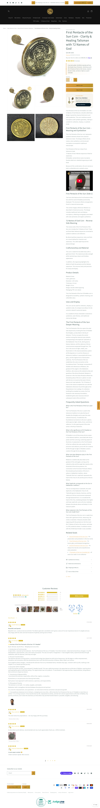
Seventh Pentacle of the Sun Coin (78, 545)
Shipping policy (53, 792)
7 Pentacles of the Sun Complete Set (79, 552)
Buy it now (79, 90)
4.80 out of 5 (25, 595)
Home (4, 28)
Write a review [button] (79, 596)
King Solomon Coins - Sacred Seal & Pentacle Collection (20, 28)
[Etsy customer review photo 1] (12, 736)
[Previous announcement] (33, 2)
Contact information (62, 792)
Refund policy (30, 792)
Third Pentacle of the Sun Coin (77, 541)
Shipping (68, 55)
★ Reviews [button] (98, 405)
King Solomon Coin (14, 792)
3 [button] (50, 760)
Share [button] (69, 576)
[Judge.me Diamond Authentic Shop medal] (72, 608)
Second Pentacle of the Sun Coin (78, 536)
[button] (8, 11)
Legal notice (70, 792)
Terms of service (45, 792)
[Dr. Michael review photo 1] (12, 701)
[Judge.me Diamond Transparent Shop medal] (79, 608)
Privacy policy (38, 792)
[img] (12, 622)
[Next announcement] (66, 2)
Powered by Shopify (22, 792)
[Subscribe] (33, 773)
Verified (75, 613)
